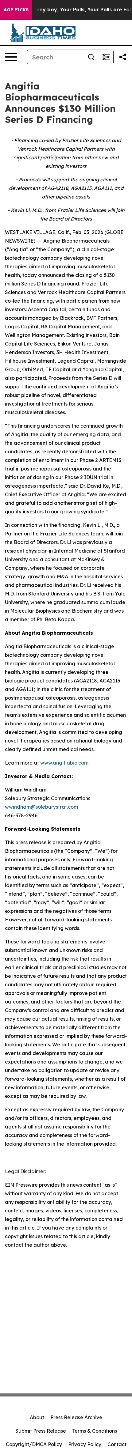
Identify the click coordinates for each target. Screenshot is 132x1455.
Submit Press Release (40, 1431)
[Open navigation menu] (11, 57)
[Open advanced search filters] (106, 57)
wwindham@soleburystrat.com (41, 807)
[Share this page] (122, 57)
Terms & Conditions (94, 1431)
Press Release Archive (76, 1417)
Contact (116, 1444)
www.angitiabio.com (64, 763)
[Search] (91, 57)
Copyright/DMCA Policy (34, 1444)
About (37, 1417)
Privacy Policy (84, 1444)
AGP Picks (16, 10)
